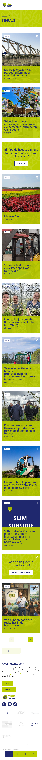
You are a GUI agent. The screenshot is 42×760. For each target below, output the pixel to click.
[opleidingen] (25, 754)
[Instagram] (10, 704)
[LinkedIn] (4, 704)
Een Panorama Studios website (10, 749)
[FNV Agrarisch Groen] (35, 712)
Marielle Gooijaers (7, 674)
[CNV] (21, 712)
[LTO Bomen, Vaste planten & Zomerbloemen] (7, 724)
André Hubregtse (21, 674)
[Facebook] (15, 704)
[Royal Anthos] (21, 724)
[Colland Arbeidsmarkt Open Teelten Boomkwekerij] (7, 735)
